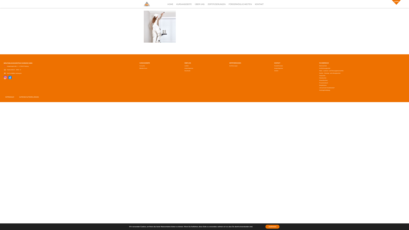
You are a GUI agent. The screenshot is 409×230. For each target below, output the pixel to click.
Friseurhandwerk (323, 83)
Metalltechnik (322, 78)
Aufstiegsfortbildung (324, 90)
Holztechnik (322, 75)
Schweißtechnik (323, 80)
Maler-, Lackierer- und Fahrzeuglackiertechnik (331, 71)
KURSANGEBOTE (184, 4)
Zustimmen (272, 227)
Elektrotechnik (323, 66)
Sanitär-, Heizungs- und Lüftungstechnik (330, 73)
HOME (170, 4)
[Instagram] (5, 77)
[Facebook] (10, 77)
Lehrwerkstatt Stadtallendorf (327, 88)
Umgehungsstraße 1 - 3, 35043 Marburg (16, 66)
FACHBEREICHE (324, 63)
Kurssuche (142, 66)
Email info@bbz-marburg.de (13, 73)
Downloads (187, 71)
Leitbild (186, 66)
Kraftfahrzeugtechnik (324, 68)
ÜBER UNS (199, 4)
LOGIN (396, 2)
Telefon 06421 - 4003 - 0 (12, 70)
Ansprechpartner (188, 68)
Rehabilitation (323, 85)
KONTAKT (259, 4)
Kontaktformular (278, 66)
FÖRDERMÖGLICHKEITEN (240, 4)
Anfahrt (276, 71)
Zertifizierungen (233, 66)
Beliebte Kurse (143, 68)
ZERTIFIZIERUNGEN (216, 4)
